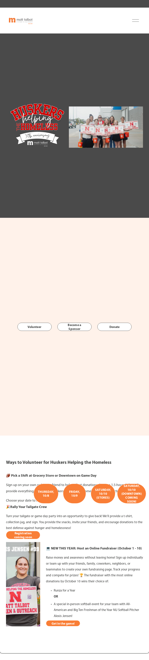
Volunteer (34, 327)
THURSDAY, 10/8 (46, 493)
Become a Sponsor (74, 327)
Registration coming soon (23, 535)
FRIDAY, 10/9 (74, 493)
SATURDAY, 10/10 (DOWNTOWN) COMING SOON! (131, 493)
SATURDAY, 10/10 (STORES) (103, 493)
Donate (114, 327)
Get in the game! (63, 623)
